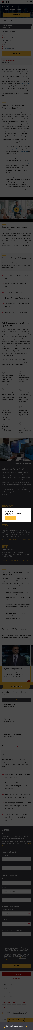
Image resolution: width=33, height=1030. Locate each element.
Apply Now (10, 518)
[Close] (29, 509)
